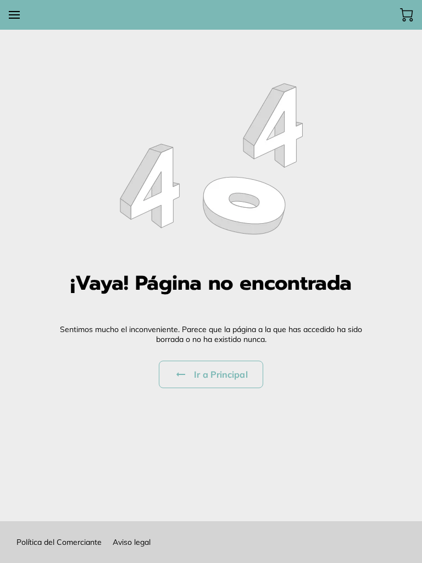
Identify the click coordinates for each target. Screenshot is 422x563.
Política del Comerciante (59, 542)
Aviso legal (132, 542)
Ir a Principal (220, 374)
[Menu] (14, 15)
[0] (406, 14)
